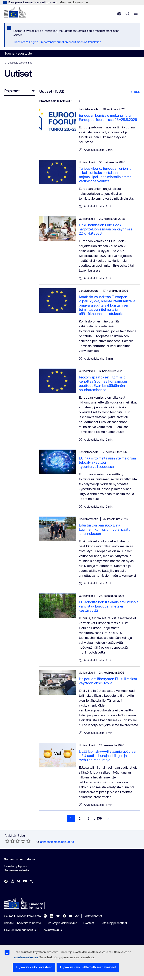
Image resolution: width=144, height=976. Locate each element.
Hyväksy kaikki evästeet (34, 967)
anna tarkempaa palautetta (57, 842)
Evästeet (88, 923)
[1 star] (7, 841)
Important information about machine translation (70, 42)
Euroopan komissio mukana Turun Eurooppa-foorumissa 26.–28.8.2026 (108, 117)
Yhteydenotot (93, 916)
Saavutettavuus (52, 930)
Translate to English (25, 42)
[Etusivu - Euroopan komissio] (15, 12)
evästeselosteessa (26, 957)
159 (99, 818)
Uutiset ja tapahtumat (20, 62)
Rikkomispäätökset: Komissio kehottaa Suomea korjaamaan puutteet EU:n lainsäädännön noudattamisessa (103, 383)
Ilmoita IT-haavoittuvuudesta (22, 923)
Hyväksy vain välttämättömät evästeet (88, 967)
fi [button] (119, 13)
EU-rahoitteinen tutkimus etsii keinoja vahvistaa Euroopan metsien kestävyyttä (108, 606)
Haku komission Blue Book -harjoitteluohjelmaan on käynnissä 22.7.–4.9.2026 (106, 229)
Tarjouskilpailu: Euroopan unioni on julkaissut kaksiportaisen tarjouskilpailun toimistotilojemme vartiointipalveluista (106, 174)
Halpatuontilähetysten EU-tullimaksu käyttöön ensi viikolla (108, 681)
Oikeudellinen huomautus (20, 930)
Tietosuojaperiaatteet (113, 923)
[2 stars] (10, 841)
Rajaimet (12, 91)
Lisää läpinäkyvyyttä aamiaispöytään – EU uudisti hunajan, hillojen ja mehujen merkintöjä (108, 755)
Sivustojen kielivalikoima (62, 923)
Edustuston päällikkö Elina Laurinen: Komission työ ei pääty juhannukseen (104, 529)
